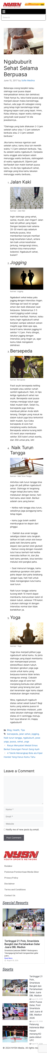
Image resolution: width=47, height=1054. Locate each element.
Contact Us (9, 895)
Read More (8, 958)
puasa (13, 741)
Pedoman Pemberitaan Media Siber (21, 872)
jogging (35, 734)
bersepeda (12, 734)
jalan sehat (24, 734)
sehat (20, 741)
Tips (23, 730)
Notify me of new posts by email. (22, 829)
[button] (3, 11)
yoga (26, 741)
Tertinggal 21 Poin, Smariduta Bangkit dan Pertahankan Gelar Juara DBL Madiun (22, 944)
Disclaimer (9, 883)
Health (16, 730)
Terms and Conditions (15, 889)
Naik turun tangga (13, 738)
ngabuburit (28, 738)
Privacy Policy (11, 878)
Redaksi (8, 866)
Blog (9, 730)
